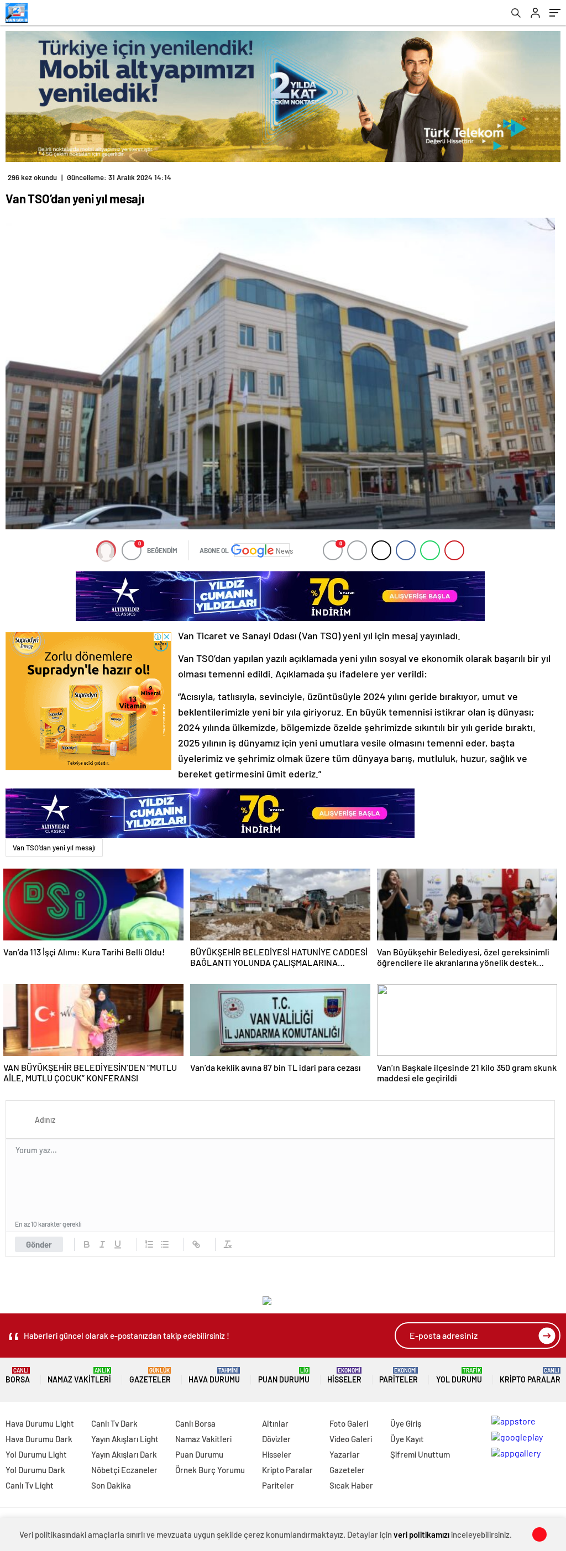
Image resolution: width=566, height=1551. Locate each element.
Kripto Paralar (530, 1375)
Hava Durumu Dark (39, 1439)
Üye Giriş (405, 1423)
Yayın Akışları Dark (124, 1454)
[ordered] (149, 1244)
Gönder (39, 1244)
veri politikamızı (421, 1534)
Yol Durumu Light (36, 1454)
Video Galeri (350, 1439)
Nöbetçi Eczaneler (124, 1470)
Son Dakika (111, 1485)
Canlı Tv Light (30, 1485)
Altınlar (275, 1423)
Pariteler (398, 1375)
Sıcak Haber (351, 1485)
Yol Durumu (459, 1375)
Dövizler (276, 1439)
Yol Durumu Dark (35, 1470)
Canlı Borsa (195, 1423)
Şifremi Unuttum (420, 1454)
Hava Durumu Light (40, 1423)
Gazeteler (150, 1375)
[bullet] (164, 1244)
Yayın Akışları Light (125, 1439)
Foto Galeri (348, 1423)
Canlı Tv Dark (114, 1423)
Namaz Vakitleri (79, 1375)
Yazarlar (344, 1454)
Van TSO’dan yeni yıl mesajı (54, 847)
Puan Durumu (284, 1375)
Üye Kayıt (407, 1439)
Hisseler (344, 1375)
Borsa (18, 1375)
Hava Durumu (214, 1375)
